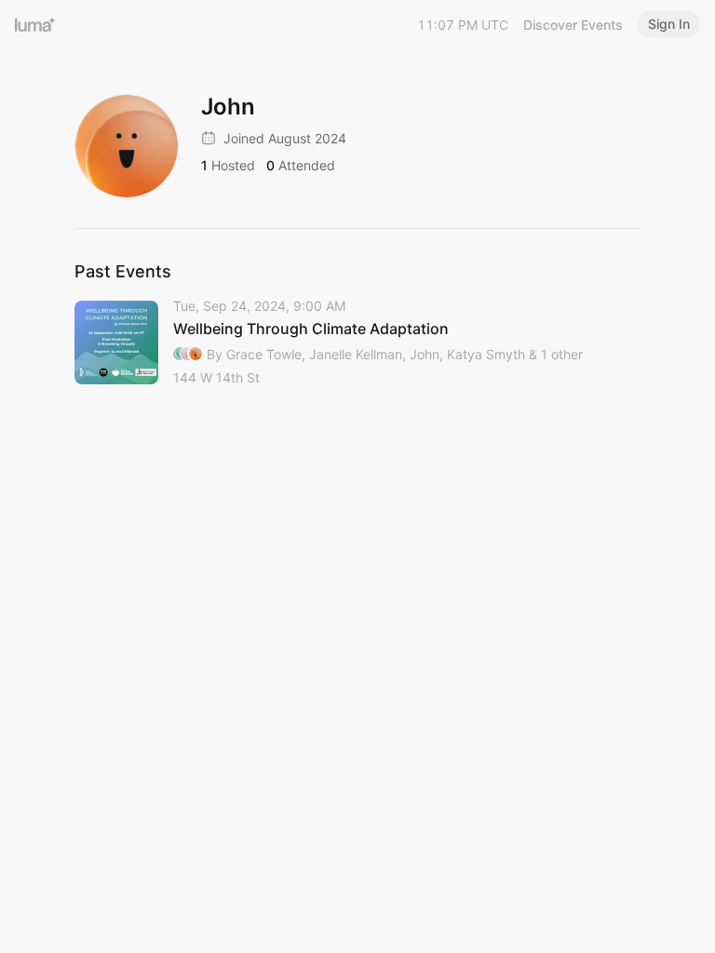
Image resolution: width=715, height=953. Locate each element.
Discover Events (573, 25)
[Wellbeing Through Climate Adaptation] (357, 343)
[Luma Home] (35, 24)
